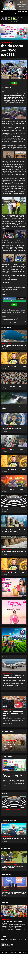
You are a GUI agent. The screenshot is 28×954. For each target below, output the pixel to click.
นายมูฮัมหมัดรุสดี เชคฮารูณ (14, 310)
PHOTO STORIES (8, 890)
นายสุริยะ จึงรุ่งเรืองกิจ (11, 312)
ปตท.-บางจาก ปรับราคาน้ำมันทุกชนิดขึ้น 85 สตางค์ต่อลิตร (14, 765)
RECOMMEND (15, 864)
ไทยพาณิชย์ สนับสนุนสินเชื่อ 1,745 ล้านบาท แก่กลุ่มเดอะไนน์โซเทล (14, 829)
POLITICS (17, 508)
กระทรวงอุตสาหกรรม (10, 309)
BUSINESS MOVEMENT (6, 836)
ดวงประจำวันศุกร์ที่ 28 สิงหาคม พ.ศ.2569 (14, 564)
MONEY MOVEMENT (6, 528)
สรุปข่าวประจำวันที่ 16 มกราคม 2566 (17, 322)
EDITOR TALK (4, 42)
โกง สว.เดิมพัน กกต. (14, 501)
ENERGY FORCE (6, 773)
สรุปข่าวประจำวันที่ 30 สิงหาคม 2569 (14, 441)
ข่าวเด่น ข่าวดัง (18, 309)
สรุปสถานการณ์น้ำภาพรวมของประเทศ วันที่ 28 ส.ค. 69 (14, 542)
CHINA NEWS (5, 673)
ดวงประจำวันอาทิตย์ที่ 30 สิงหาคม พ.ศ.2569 (14, 419)
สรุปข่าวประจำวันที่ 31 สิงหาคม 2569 (14, 378)
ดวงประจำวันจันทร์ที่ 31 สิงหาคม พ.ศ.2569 (14, 358)
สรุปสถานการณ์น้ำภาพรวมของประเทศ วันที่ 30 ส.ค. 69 (14, 398)
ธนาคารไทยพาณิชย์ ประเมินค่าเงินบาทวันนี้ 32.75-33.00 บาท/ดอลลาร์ (14, 521)
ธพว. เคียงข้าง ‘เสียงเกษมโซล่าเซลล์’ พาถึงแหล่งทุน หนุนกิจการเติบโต (14, 702)
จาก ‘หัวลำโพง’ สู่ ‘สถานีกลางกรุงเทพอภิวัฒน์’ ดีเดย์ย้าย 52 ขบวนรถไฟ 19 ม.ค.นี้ (13, 318)
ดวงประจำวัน (4, 365)
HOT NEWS (9, 42)
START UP (10, 709)
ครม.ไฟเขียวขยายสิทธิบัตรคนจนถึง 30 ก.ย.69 (14, 857)
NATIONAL (4, 343)
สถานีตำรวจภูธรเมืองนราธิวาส (12, 314)
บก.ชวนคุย (19, 312)
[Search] (26, 19)
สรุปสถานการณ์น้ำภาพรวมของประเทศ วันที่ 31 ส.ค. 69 (14, 336)
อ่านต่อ (16, 685)
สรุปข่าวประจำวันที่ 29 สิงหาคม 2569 (14, 481)
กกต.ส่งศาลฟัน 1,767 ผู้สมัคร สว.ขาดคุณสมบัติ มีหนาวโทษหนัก (15, 811)
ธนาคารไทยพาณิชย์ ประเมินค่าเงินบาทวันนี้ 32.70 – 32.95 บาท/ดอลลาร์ (13, 745)
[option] (14, 743)
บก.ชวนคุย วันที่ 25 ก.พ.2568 (14, 911)
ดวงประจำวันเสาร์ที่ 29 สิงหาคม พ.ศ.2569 (14, 461)
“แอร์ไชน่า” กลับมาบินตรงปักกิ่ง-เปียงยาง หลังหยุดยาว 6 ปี (14, 665)
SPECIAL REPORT (5, 508)
